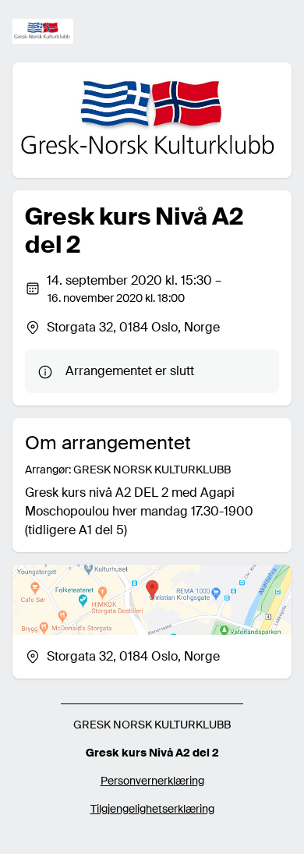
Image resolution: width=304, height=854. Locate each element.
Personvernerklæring (152, 781)
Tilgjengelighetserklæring (152, 809)
